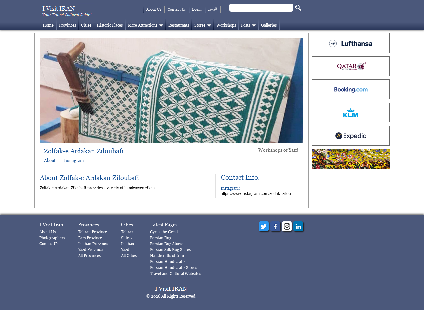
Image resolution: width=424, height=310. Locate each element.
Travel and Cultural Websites (175, 273)
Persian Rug (160, 237)
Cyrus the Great (164, 231)
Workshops (226, 25)
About (49, 160)
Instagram (74, 160)
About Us (153, 9)
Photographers (52, 237)
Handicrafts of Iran (167, 255)
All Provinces (89, 255)
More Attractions (142, 25)
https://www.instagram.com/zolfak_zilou (256, 193)
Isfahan (127, 243)
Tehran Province (92, 231)
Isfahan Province (93, 243)
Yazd (125, 249)
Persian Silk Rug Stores (170, 249)
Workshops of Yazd (278, 150)
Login (197, 9)
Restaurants (178, 25)
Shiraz (126, 237)
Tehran (127, 231)
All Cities (129, 255)
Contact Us (177, 9)
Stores (199, 25)
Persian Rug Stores (166, 243)
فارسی (212, 9)
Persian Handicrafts (167, 261)
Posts (245, 25)
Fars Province (90, 237)
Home (48, 25)
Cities (86, 25)
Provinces (67, 25)
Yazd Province (90, 249)
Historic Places (110, 25)
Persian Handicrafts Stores (173, 267)
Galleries (269, 25)
